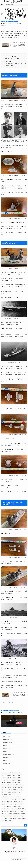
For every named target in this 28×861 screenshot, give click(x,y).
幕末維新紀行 (7, 739)
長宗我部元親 (20, 782)
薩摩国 (14, 818)
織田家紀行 (7, 751)
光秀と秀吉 (15, 784)
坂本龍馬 (15, 804)
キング (13, 794)
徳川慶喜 (3, 808)
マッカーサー (4, 799)
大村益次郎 (4, 804)
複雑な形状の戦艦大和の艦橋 (11, 59)
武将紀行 (6, 748)
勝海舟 (8, 808)
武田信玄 (19, 775)
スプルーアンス (5, 796)
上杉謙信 (3, 777)
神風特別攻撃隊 (16, 813)
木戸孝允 (20, 801)
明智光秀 (9, 772)
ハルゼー (11, 796)
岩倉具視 (14, 806)
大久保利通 (9, 801)
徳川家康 (9, 775)
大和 (17, 23)
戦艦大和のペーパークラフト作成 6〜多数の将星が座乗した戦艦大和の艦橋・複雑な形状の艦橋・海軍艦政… (17, 45)
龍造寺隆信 (9, 784)
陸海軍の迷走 (4, 813)
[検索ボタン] (1, 2)
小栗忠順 (13, 808)
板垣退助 (9, 806)
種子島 (19, 818)
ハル (10, 794)
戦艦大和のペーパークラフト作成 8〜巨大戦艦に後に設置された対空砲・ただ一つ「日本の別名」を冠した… (17, 695)
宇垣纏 (9, 23)
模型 (20, 23)
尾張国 (10, 818)
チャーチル (11, 799)
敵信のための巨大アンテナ (11, 61)
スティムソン (17, 796)
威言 (10, 820)
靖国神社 (21, 816)
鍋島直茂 (9, 782)
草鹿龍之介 (21, 789)
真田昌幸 (9, 780)
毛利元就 (14, 782)
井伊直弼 (19, 808)
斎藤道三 (14, 775)
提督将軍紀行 (7, 757)
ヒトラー (24, 799)
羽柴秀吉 (14, 772)
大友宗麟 (3, 784)
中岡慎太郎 (21, 804)
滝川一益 (3, 775)
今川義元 (14, 777)
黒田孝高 (19, 777)
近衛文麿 (14, 792)
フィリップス (17, 799)
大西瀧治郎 (20, 787)
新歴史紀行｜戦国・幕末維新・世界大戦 (14, 1)
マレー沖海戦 (20, 811)
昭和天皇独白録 (5, 811)
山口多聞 (14, 787)
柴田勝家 (19, 772)
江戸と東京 (4, 816)
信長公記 (10, 816)
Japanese (17, 859)
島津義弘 (3, 782)
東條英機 (3, 792)
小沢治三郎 (9, 789)
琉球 (3, 820)
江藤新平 (3, 806)
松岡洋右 (19, 792)
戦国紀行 (6, 736)
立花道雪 (19, 780)
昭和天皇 (21, 784)
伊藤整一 (13, 23)
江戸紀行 (6, 745)
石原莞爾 (9, 792)
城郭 (6, 818)
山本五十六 (5, 23)
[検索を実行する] (25, 825)
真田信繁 (14, 780)
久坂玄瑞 (10, 804)
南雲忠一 (3, 789)
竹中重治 (3, 780)
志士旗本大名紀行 (8, 754)
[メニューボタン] (26, 2)
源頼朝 (23, 808)
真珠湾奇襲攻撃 (13, 811)
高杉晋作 (15, 801)
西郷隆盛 (3, 801)
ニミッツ (18, 794)
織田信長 (3, 772)
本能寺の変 (15, 816)
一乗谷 (23, 818)
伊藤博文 (19, 806)
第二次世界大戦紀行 (6, 21)
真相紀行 (6, 760)
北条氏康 (9, 777)
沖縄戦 (10, 813)
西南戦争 (23, 813)
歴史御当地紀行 (14, 21)
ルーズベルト (4, 794)
